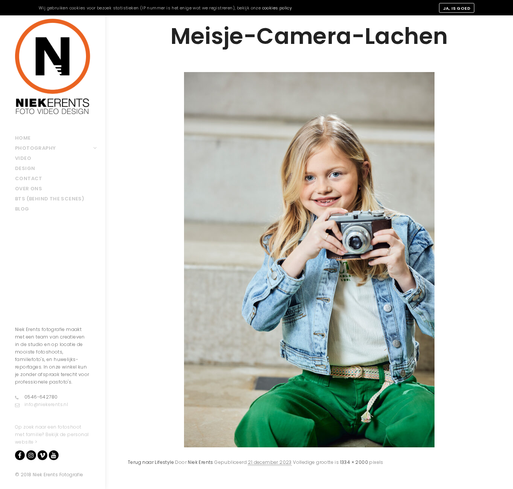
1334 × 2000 (354, 462)
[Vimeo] (42, 455)
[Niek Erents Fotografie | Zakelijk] (52, 66)
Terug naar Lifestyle (151, 462)
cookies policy (277, 8)
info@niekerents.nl (46, 404)
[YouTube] (54, 455)
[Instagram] (31, 455)
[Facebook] (20, 455)
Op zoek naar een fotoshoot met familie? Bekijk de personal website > (52, 434)
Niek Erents (200, 462)
